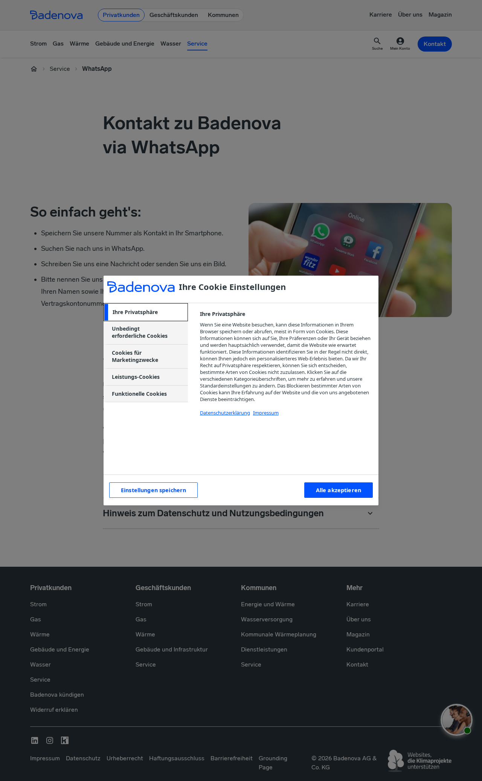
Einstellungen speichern (153, 490)
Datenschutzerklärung (225, 412)
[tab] (145, 312)
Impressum (266, 412)
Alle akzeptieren (338, 490)
